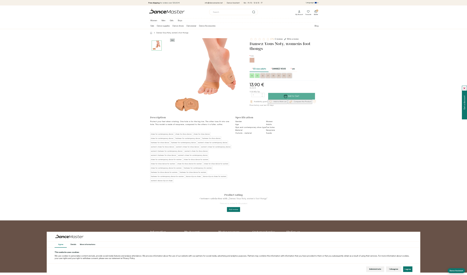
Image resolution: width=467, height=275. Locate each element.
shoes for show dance (202, 134)
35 (257, 76)
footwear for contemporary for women (198, 168)
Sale (152, 26)
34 (252, 76)
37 (268, 76)
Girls (171, 20)
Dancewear (191, 26)
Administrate (375, 269)
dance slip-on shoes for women (214, 176)
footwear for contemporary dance (187, 138)
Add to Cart (293, 96)
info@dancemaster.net (214, 3)
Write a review (293, 39)
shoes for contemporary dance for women (166, 159)
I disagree (393, 269)
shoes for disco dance (183, 134)
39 (278, 76)
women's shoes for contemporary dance (212, 142)
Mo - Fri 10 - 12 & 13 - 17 (253, 3)
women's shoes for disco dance (162, 147)
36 (262, 76)
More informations (87, 244)
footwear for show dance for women (193, 172)
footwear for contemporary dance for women (167, 176)
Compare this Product (302, 101)
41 (289, 76)
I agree (408, 269)
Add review (233, 209)
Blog (316, 26)
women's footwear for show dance (163, 155)
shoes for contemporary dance (162, 134)
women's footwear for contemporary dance (166, 151)
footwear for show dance (160, 142)
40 (284, 76)
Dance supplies (163, 26)
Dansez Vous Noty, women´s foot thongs (172, 33)
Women (153, 20)
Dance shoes (178, 26)
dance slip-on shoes (193, 176)
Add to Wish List (280, 101)
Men (163, 20)
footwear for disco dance (211, 138)
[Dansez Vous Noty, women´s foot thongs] (206, 77)
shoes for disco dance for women (196, 159)
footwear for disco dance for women (164, 172)
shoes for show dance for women (163, 164)
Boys (180, 20)
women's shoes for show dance (187, 147)
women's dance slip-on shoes (162, 181)
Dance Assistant (233, 3)
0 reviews (276, 39)
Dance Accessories (207, 26)
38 (273, 76)
